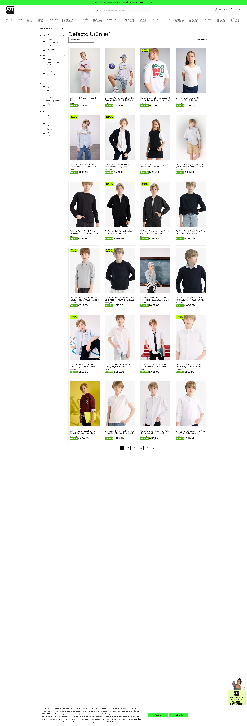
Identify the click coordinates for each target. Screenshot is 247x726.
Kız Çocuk (30, 20)
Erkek (19, 19)
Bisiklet (209, 19)
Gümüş (49, 129)
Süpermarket (113, 19)
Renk (43, 112)
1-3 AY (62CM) (51, 97)
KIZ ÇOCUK (50, 49)
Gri (47, 126)
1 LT (47, 91)
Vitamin (84, 19)
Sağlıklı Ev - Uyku (235, 20)
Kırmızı (49, 136)
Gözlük (166, 19)
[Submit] (97, 10)
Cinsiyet (44, 35)
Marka (43, 55)
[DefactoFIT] (44, 10)
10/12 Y (48, 104)
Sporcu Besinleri (97, 20)
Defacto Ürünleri (56, 28)
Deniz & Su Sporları (194, 20)
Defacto (49, 68)
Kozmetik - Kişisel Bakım (68, 20)
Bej (47, 115)
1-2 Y (48, 94)
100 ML (49, 108)
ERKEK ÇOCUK (52, 42)
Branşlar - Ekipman (129, 20)
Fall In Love (50, 74)
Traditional (50, 78)
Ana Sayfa (44, 28)
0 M (47, 87)
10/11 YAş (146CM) (52, 101)
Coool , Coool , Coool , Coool (54, 63)
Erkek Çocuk (41, 20)
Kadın (9, 19)
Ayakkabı (53, 19)
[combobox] (123, 9)
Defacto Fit (50, 71)
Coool (48, 59)
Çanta (154, 19)
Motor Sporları (221, 20)
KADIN (48, 46)
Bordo (48, 122)
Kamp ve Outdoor (179, 20)
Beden (43, 83)
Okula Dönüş (143, 20)
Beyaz (48, 119)
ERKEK (49, 39)
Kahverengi (50, 132)
